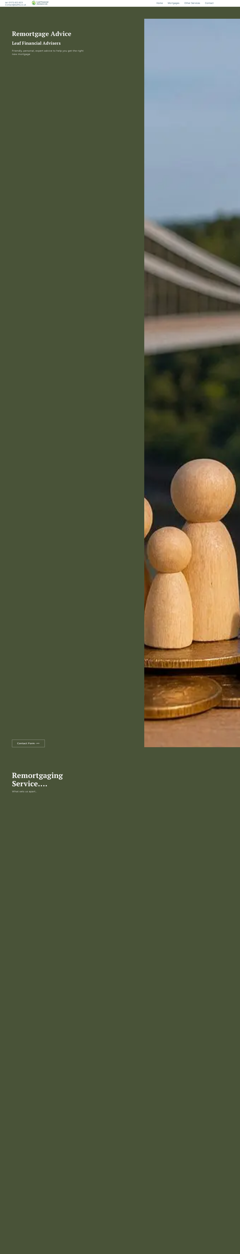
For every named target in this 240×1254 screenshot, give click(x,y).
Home (159, 3)
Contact (209, 3)
